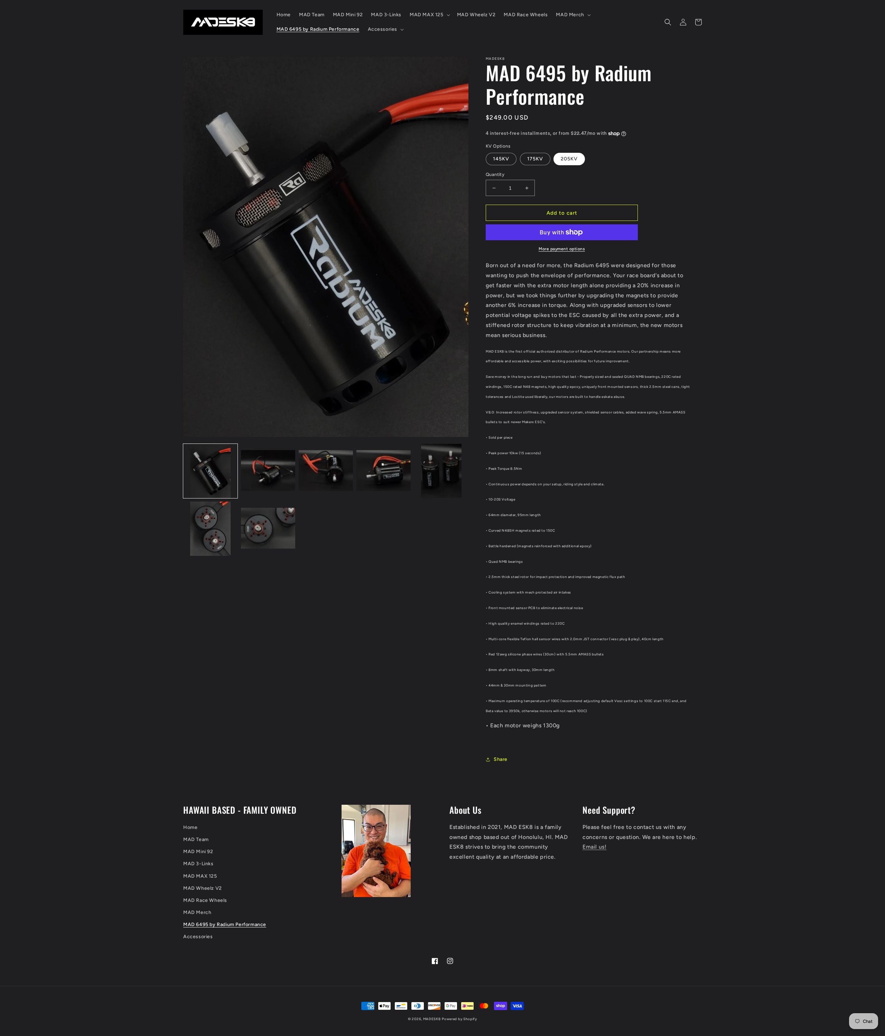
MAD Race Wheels (205, 900)
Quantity (495, 174)
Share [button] (500, 759)
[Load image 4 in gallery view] (383, 471)
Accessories (198, 937)
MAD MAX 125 (200, 876)
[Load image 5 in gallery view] (441, 471)
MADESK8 (432, 1019)
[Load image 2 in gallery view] (268, 471)
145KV (501, 159)
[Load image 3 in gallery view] (326, 471)
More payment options (562, 248)
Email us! (594, 846)
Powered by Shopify (459, 1019)
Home (190, 827)
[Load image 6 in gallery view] (210, 529)
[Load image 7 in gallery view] (268, 529)
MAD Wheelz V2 (202, 888)
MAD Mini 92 (198, 852)
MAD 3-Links (198, 864)
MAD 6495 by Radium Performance (224, 924)
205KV (569, 159)
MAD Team (196, 839)
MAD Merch (197, 912)
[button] (429, 15)
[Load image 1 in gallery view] (210, 471)
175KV (535, 159)
